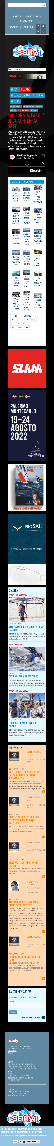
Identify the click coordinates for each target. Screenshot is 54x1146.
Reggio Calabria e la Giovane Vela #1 (16, 197)
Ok (15, 1142)
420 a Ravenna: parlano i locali (37, 218)
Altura (13, 110)
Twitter (43, 26)
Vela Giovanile (23, 110)
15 (18, 323)
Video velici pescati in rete (36, 760)
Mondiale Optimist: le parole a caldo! (26, 197)
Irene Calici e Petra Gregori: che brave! (38, 197)
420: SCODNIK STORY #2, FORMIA (27, 281)
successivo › (17, 327)
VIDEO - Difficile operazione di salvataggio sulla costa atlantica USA (24, 775)
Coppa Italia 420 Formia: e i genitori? (38, 282)
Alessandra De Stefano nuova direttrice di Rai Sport (24, 903)
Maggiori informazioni (29, 1142)
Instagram (43, 31)
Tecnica (34, 110)
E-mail (12, 1001)
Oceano (39, 106)
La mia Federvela (33, 892)
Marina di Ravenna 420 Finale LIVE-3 (26, 239)
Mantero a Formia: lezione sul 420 (27, 260)
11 (27, 320)
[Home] (27, 62)
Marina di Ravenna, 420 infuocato (16, 239)
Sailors (15, 101)
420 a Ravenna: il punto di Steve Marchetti (16, 218)
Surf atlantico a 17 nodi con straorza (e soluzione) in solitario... (24, 820)
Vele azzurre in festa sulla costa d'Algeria (26, 628)
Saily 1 (15, 89)
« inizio (14, 316)
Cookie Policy (12, 1051)
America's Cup (15, 106)
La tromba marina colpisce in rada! (24, 958)
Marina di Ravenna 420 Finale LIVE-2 (38, 240)
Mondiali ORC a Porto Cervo (23, 676)
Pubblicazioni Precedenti (31, 1017)
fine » (28, 327)
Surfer (29, 755)
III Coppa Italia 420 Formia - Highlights (38, 304)
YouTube (38, 31)
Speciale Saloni (20, 95)
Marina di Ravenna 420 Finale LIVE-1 (16, 260)
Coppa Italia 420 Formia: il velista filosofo (26, 303)
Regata (25, 89)
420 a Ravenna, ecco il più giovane (27, 218)
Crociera (38, 95)
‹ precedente (26, 316)
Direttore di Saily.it (34, 888)
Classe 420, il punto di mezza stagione (16, 304)
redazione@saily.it (19, 1095)
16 (23, 323)
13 (38, 320)
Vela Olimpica (28, 106)
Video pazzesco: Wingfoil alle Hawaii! (24, 864)
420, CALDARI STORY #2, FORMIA (16, 282)
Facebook (38, 26)
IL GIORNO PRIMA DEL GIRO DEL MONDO (23, 724)
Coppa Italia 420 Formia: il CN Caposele (38, 260)
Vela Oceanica (22, 691)
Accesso (10, 1053)
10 (22, 320)
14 (12, 323)
